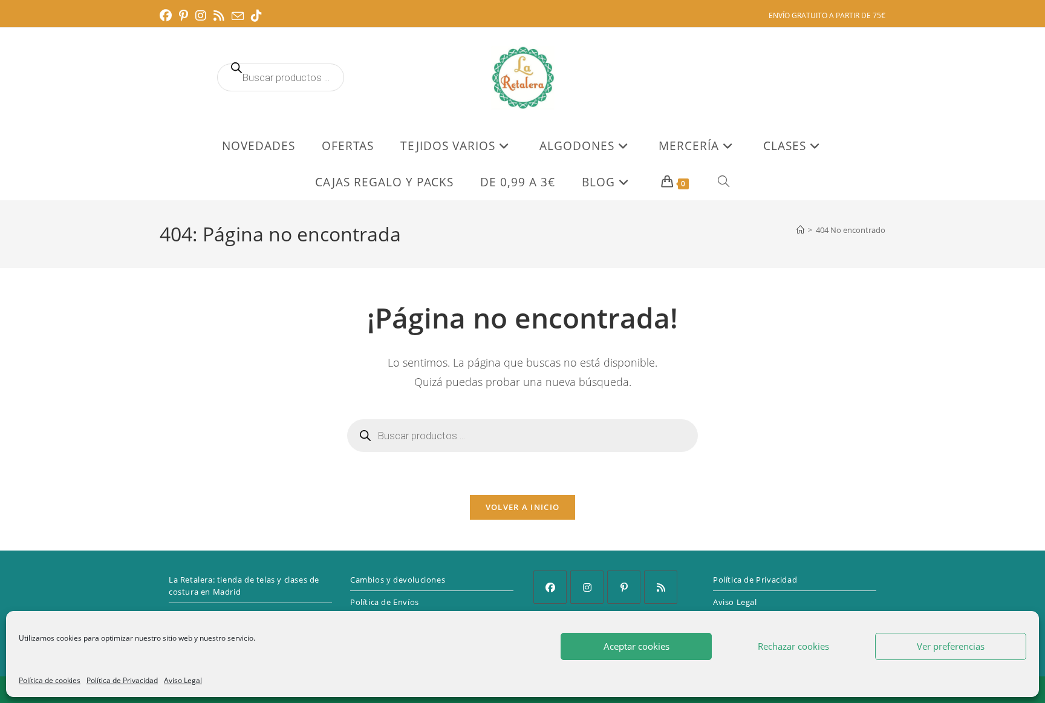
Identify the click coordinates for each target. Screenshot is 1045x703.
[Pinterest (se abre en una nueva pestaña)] (183, 16)
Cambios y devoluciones (397, 579)
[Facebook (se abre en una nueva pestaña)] (167, 16)
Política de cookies (49, 680)
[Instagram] (587, 587)
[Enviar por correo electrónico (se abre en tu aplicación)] (237, 16)
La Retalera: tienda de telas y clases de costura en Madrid (244, 585)
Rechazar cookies (793, 646)
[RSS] (660, 587)
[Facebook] (550, 587)
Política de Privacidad (122, 680)
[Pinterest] (623, 587)
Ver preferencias (951, 646)
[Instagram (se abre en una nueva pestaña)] (201, 16)
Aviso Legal (183, 680)
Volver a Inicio (523, 507)
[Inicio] (800, 229)
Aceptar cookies (636, 646)
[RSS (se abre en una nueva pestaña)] (219, 16)
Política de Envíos (384, 602)
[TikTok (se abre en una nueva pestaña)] (256, 16)
